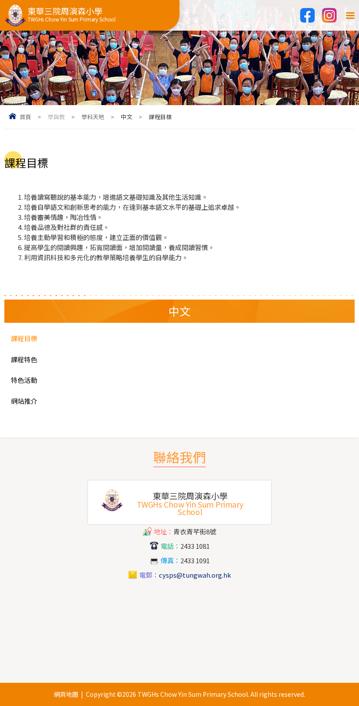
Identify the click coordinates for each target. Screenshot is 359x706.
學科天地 (92, 117)
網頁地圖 (66, 694)
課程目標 (24, 338)
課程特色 (24, 359)
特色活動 (24, 380)
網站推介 (24, 401)
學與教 (56, 117)
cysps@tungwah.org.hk (195, 574)
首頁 (25, 117)
